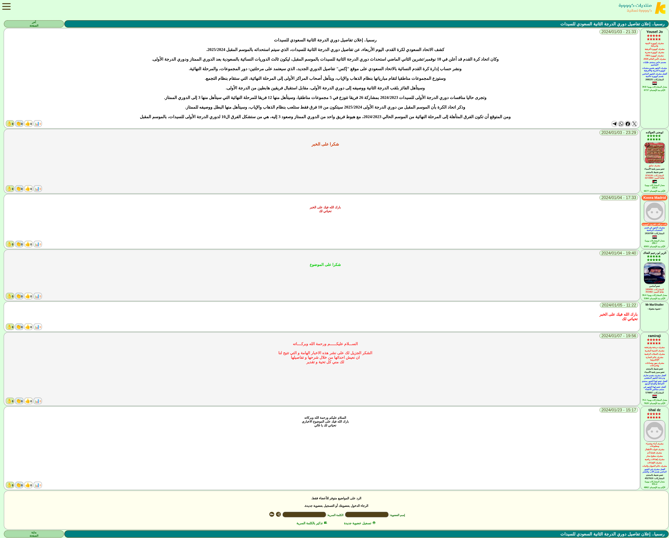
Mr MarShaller (654, 304)
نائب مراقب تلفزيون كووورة (655, 224)
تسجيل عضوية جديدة (360, 523)
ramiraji (654, 336)
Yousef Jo (654, 32)
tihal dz (654, 410)
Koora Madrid (654, 198)
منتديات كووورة (635, 5)
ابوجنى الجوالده (654, 132)
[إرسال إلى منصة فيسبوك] (628, 124)
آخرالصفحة (34, 24)
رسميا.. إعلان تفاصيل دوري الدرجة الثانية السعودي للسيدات (612, 23)
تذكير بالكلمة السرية (312, 523)
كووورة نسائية (639, 10)
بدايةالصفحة (34, 534)
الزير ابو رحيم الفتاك (654, 252)
